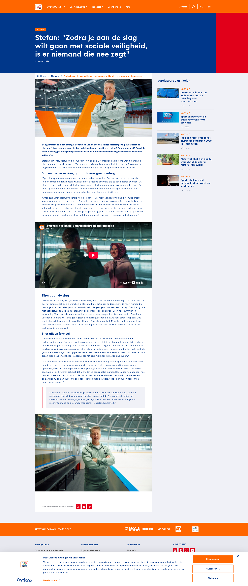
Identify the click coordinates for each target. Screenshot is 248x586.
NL (201, 6)
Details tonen (50, 580)
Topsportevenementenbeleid (50, 550)
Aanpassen (211, 568)
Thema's (131, 550)
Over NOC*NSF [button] (55, 7)
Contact (183, 6)
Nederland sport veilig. (104, 402)
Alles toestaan (213, 559)
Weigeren (213, 578)
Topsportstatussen (90, 550)
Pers (127, 7)
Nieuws (55, 76)
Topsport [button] (96, 7)
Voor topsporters (89, 544)
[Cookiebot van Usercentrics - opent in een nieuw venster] (24, 580)
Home (43, 76)
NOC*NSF (40, 29)
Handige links (42, 544)
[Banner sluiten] (238, 556)
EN (209, 6)
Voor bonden (114, 7)
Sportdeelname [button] (78, 7)
